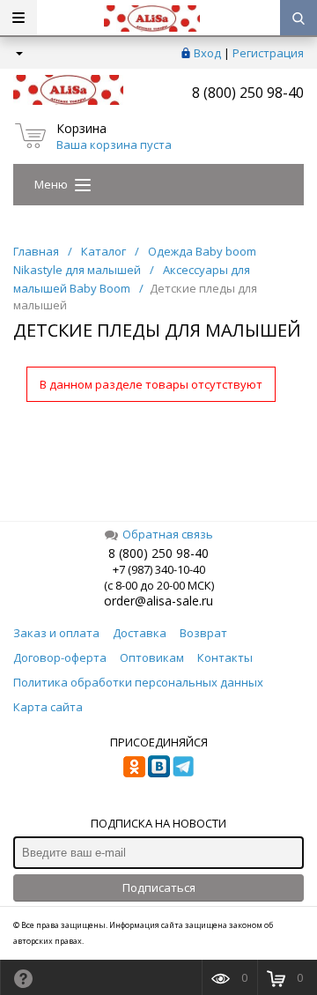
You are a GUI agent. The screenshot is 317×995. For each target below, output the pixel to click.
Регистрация (268, 53)
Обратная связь (167, 534)
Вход (207, 53)
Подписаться (158, 887)
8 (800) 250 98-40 (248, 92)
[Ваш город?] (18, 53)
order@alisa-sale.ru (158, 600)
